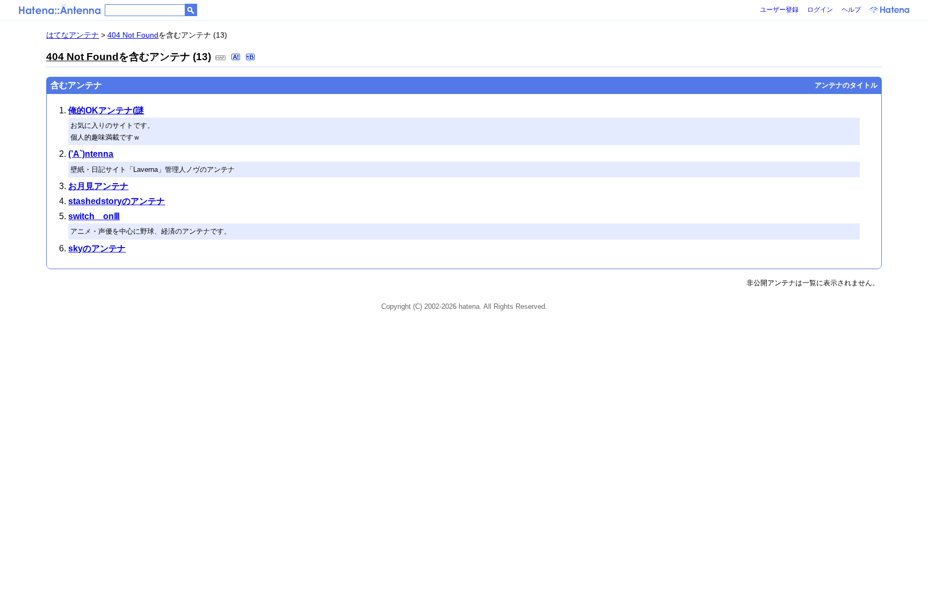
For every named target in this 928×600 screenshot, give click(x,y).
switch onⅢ (94, 216)
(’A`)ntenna (90, 153)
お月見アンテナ (98, 186)
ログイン (820, 9)
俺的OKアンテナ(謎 (106, 110)
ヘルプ (851, 9)
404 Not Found (132, 35)
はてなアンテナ (72, 35)
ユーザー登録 (779, 9)
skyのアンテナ (97, 248)
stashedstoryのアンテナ (116, 201)
